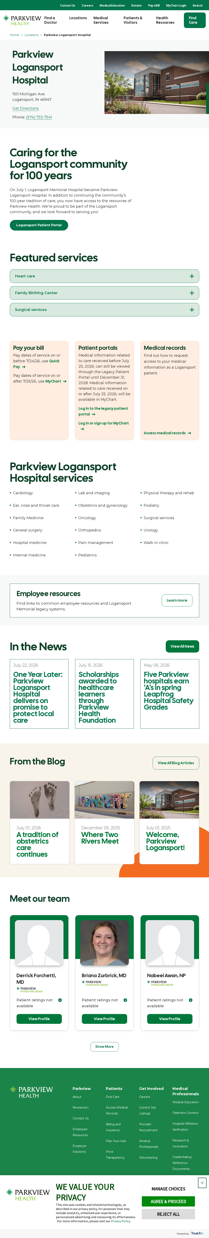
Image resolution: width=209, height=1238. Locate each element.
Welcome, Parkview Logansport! (165, 841)
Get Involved (151, 1088)
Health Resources (165, 20)
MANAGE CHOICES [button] (168, 1189)
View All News (182, 646)
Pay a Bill (154, 5)
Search (197, 5)
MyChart (53, 381)
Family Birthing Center (36, 293)
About (77, 1097)
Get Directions (25, 108)
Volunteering (148, 1157)
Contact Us (67, 5)
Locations (78, 18)
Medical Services (101, 20)
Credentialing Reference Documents (181, 1163)
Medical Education (112, 5)
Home (14, 35)
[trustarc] (197, 1233)
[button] (202, 1183)
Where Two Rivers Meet (100, 838)
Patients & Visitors (133, 20)
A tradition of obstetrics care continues (38, 844)
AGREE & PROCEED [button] (168, 1201)
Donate (136, 5)
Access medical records (165, 433)
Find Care (193, 20)
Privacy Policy (120, 1221)
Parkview (82, 1088)
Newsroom (81, 1107)
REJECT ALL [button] (168, 1214)
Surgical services (31, 309)
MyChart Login (176, 5)
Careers (87, 5)
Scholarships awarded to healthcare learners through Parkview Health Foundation (99, 697)
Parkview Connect (185, 1113)
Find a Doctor (50, 20)
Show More (104, 1046)
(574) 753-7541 (39, 117)
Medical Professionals (185, 1091)
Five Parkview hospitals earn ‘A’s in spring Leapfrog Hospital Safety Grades (168, 691)
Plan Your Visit (116, 1141)
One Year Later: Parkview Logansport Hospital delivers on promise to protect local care (37, 697)
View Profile (39, 1018)
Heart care (25, 276)
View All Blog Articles (176, 763)
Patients (114, 1088)
